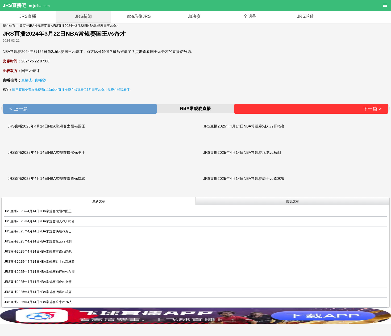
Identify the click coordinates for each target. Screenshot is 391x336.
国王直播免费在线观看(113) (32, 90)
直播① (26, 80)
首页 (22, 26)
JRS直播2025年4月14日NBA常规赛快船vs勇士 (46, 152)
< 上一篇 (18, 109)
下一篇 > (372, 109)
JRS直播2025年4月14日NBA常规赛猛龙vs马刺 (242, 152)
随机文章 (292, 201)
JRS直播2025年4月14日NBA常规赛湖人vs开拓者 (244, 126)
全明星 (249, 16)
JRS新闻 (83, 16)
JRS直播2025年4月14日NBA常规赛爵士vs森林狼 (244, 178)
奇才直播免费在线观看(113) (71, 90)
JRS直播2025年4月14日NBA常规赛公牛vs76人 (38, 302)
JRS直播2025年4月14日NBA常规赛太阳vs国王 (46, 126)
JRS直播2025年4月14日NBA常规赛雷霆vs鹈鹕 (46, 178)
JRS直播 (27, 16)
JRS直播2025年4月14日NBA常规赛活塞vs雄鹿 (38, 292)
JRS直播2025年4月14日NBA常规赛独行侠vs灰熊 (39, 272)
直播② (40, 80)
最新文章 (98, 201)
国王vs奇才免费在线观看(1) (111, 90)
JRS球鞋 (305, 16)
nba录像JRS (139, 16)
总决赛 (194, 16)
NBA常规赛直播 (39, 26)
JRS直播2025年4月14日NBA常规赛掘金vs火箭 (38, 282)
